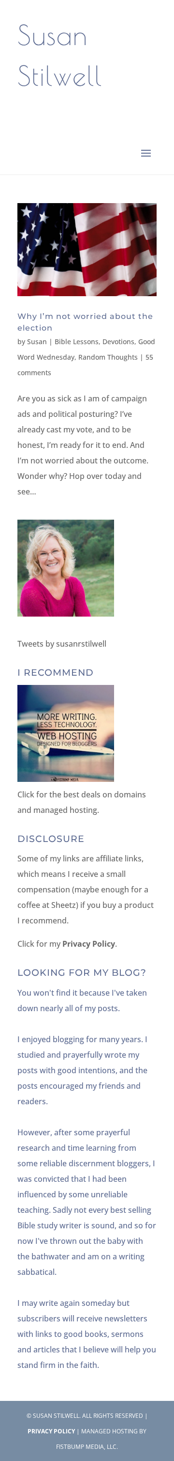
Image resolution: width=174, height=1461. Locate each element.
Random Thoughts (108, 357)
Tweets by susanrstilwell (61, 643)
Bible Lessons (77, 341)
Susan (37, 341)
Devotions (118, 341)
